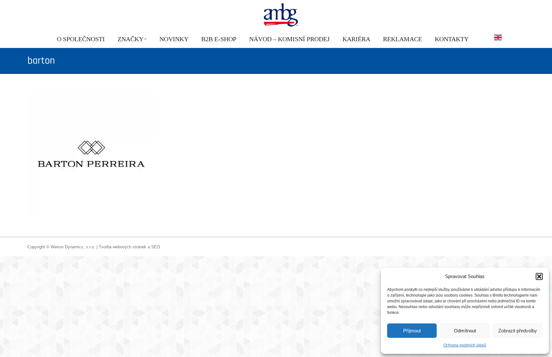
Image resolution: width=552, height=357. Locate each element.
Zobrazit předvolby (517, 330)
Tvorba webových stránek (122, 246)
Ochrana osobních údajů (464, 345)
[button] (539, 276)
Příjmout (412, 330)
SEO (155, 246)
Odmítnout (465, 330)
